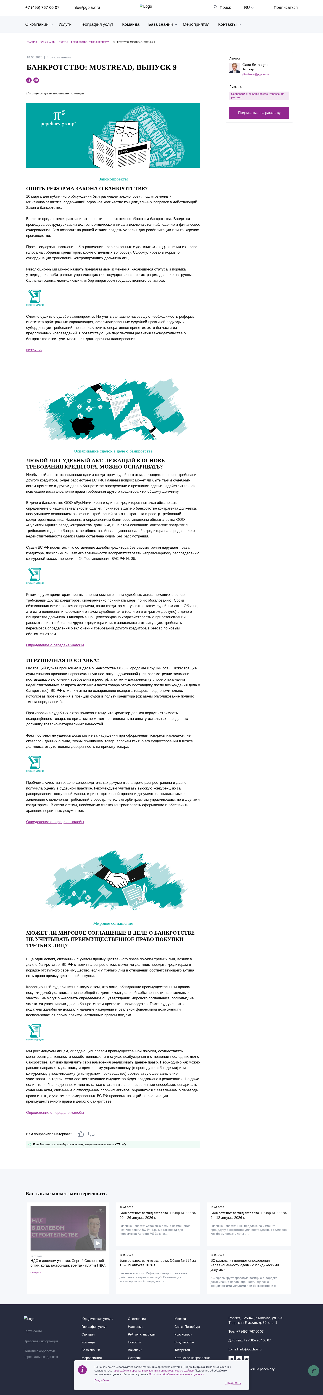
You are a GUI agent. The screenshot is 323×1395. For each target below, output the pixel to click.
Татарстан (182, 1350)
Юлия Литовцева (256, 65)
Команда (131, 24)
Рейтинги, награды (142, 1334)
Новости (134, 1342)
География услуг (96, 24)
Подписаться (286, 7)
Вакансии (135, 1350)
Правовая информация (41, 1341)
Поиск (225, 7)
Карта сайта (33, 1331)
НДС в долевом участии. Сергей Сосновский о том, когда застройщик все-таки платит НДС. (68, 1263)
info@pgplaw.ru (86, 7)
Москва (180, 1319)
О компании (37, 24)
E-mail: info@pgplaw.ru (245, 1349)
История (134, 1358)
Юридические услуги (97, 1319)
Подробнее (101, 1380)
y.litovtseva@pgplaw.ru (255, 74)
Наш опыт (135, 1326)
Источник (34, 350)
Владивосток (184, 1342)
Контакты (227, 24)
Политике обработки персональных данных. (177, 1374)
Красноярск (183, 1334)
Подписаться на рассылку (259, 113)
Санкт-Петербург (187, 1326)
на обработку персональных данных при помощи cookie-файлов (153, 1370)
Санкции (88, 1334)
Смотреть (36, 1272)
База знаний (160, 24)
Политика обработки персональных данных (41, 1354)
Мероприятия (196, 24)
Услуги (65, 24)
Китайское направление (192, 1358)
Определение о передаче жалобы (55, 645)
